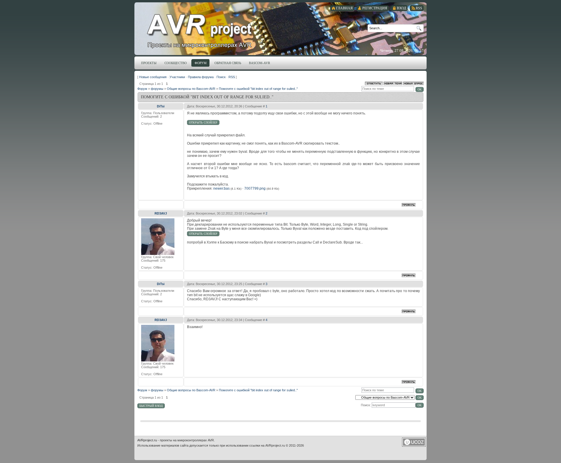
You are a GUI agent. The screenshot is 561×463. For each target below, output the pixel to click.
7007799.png (255, 188)
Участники (177, 77)
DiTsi (161, 106)
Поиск (221, 77)
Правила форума (201, 77)
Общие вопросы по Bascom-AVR (191, 88)
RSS (231, 77)
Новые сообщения (153, 77)
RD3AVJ (161, 213)
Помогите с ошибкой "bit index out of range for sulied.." (258, 88)
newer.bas (221, 188)
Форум (142, 88)
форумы (157, 88)
